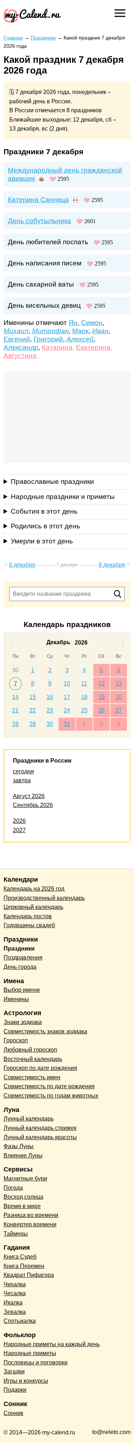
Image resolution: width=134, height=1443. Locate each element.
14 (15, 697)
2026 (19, 821)
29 (32, 724)
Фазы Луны (19, 1146)
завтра (22, 780)
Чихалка (15, 1284)
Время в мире (22, 1206)
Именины (16, 999)
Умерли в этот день (42, 541)
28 (15, 724)
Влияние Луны (23, 1155)
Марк (80, 331)
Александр (21, 347)
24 (67, 710)
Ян (73, 322)
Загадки (14, 1371)
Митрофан (50, 331)
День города (20, 967)
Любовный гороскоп (30, 1050)
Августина (20, 355)
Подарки (15, 1390)
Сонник (13, 1413)
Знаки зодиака (23, 1022)
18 (84, 697)
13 (118, 683)
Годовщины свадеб (29, 925)
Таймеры (16, 1234)
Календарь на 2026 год (34, 889)
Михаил (16, 331)
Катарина (57, 347)
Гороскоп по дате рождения (40, 1068)
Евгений (17, 339)
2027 (19, 830)
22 (32, 710)
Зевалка (15, 1312)
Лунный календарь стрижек (40, 1128)
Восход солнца (23, 1197)
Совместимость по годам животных (51, 1096)
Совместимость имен (32, 1077)
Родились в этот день (45, 526)
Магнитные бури (25, 1178)
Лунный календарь (29, 1119)
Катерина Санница (38, 199)
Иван (100, 331)
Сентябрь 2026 (33, 805)
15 (32, 697)
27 (118, 710)
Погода (13, 1188)
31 (67, 724)
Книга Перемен (24, 1266)
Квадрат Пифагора (29, 1275)
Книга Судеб (20, 1257)
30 (15, 670)
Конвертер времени (30, 1224)
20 (118, 697)
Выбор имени (22, 990)
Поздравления (23, 957)
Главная (13, 38)
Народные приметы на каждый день (52, 1344)
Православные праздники (52, 481)
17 (67, 697)
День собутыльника (39, 221)
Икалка (13, 1303)
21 (15, 710)
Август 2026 (29, 796)
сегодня (23, 771)
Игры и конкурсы (26, 1381)
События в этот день (44, 511)
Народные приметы (30, 1353)
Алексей (80, 339)
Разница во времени (31, 1215)
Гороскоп (16, 1040)
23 (49, 710)
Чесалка (15, 1293)
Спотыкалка (20, 1321)
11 (84, 683)
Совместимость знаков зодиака (45, 1031)
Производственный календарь (44, 898)
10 (67, 683)
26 (101, 710)
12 (101, 683)
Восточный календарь (33, 1059)
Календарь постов (28, 916)
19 (101, 697)
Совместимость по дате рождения (49, 1086)
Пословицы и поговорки (36, 1362)
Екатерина (93, 347)
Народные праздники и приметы (63, 496)
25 (84, 710)
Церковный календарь (33, 907)
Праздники (43, 38)
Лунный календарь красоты (40, 1137)
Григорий (48, 339)
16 (49, 697)
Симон (92, 322)
